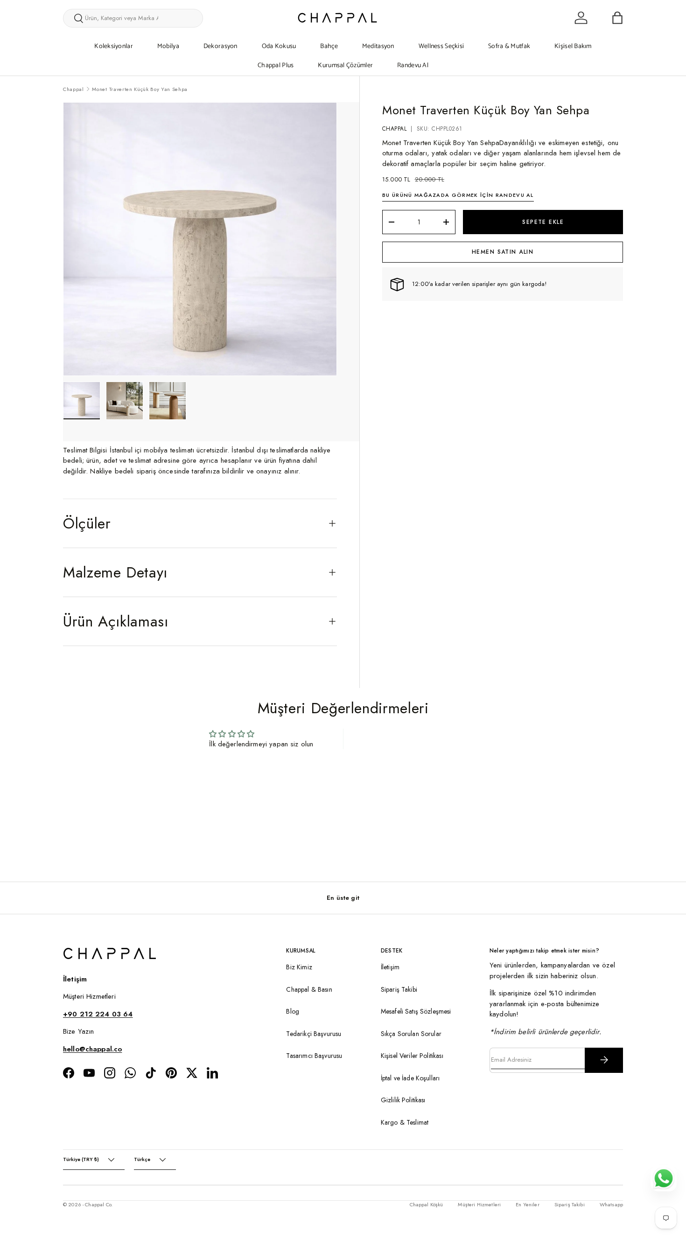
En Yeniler (527, 1204)
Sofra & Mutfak (509, 46)
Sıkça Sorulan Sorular (411, 1033)
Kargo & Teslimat (404, 1122)
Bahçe (328, 46)
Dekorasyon (220, 46)
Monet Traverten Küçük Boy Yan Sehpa (140, 89)
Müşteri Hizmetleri (479, 1204)
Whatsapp (611, 1204)
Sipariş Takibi (399, 989)
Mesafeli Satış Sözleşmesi (416, 1011)
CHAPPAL (394, 129)
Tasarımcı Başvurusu (314, 1055)
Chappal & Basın (309, 989)
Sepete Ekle (543, 222)
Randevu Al (412, 65)
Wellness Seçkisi (441, 46)
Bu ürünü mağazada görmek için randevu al (458, 195)
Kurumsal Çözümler (345, 65)
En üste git (343, 897)
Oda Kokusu (279, 46)
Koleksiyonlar (113, 46)
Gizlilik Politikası (403, 1100)
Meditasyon (378, 46)
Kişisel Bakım (573, 46)
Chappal (73, 89)
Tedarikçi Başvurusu (313, 1033)
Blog (292, 1011)
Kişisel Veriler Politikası (412, 1055)
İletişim (390, 967)
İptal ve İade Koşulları (410, 1077)
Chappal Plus (276, 65)
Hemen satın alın (502, 252)
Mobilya (168, 46)
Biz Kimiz (299, 967)
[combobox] (133, 18)
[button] (617, 17)
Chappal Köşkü (426, 1204)
